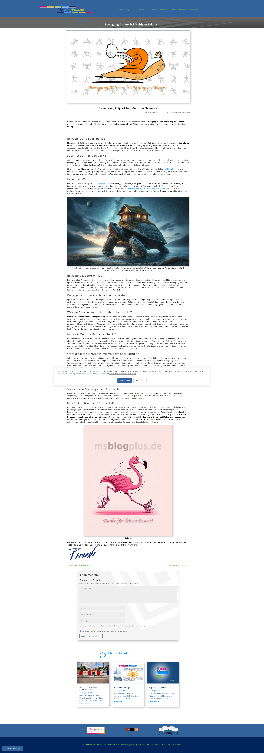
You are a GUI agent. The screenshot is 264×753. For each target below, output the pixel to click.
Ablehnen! (140, 381)
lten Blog (105, 186)
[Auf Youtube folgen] (127, 729)
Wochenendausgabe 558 (125, 687)
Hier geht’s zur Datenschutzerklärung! (122, 374)
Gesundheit (175, 112)
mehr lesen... (84, 703)
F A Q (135, 9)
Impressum (193, 9)
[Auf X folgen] (132, 729)
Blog (127, 9)
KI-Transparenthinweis (178, 9)
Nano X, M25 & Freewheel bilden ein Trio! (90, 688)
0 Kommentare (185, 112)
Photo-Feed (143, 9)
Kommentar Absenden (90, 636)
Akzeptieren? (125, 381)
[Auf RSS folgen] (136, 729)
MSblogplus (170, 169)
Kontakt (154, 9)
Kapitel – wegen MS (157, 687)
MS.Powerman (152, 112)
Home (120, 9)
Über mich (163, 9)
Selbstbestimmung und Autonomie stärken (145, 188)
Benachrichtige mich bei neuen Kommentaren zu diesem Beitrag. (104, 631)
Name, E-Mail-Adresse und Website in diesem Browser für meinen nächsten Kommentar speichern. (116, 626)
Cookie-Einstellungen (12, 749)
